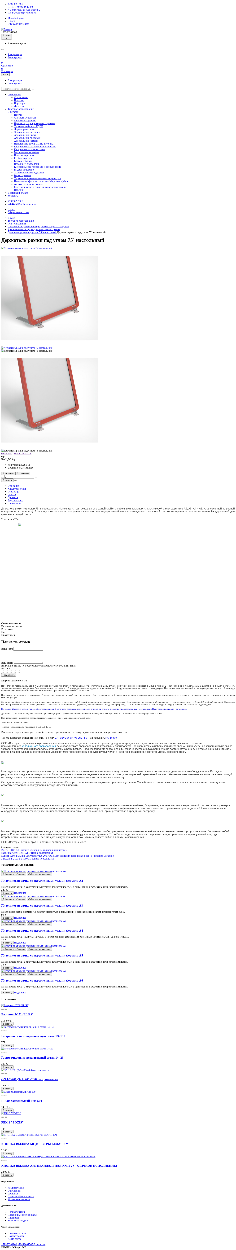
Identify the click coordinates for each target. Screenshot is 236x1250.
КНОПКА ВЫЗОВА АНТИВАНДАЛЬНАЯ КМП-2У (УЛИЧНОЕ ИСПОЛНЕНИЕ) (59, 1165)
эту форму (110, 737)
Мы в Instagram (16, 18)
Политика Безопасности (21, 1196)
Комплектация (16, 1187)
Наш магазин (15, 503)
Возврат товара (16, 1236)
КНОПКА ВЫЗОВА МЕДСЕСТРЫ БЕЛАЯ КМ (35, 1144)
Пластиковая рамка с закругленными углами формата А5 (42, 955)
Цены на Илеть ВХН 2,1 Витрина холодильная (27, 852)
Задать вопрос (15, 500)
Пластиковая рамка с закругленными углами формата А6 (42, 980)
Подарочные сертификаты (22, 1214)
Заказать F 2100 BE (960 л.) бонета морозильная (27, 858)
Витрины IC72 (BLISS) (17, 1014)
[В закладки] (2, 1009)
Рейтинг (5, 668)
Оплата (12, 494)
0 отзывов (6, 453)
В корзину (7, 480)
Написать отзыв (22, 453)
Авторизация (15, 54)
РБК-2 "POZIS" (12, 1122)
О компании (14, 1190)
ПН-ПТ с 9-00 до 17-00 (20, 6)
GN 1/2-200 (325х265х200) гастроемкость (29, 1079)
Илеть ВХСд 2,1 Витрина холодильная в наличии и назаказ (33, 850)
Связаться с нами (17, 1233)
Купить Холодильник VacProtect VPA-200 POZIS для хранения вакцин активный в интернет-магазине (57, 855)
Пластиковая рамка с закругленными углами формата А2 (42, 880)
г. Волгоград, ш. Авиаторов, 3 (24, 9)
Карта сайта (14, 1238)
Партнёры (13, 1217)
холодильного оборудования (39, 746)
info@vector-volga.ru (71, 737)
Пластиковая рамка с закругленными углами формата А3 (42, 905)
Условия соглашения (19, 1199)
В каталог (13, 111)
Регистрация (15, 57)
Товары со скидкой (18, 1220)
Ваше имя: (7, 648)
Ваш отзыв (7, 662)
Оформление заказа (18, 23)
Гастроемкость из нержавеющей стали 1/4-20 (32, 1057)
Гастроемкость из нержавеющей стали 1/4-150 (33, 1036)
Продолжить (9, 675)
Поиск (11, 21)
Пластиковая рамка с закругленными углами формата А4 (42, 930)
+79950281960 (15, 4)
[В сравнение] (5, 1009)
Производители (16, 1212)
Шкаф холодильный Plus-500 (21, 1100)
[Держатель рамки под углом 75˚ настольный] (26, 248)
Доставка (13, 497)
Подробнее (20, 892)
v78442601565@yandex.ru (22, 12)
